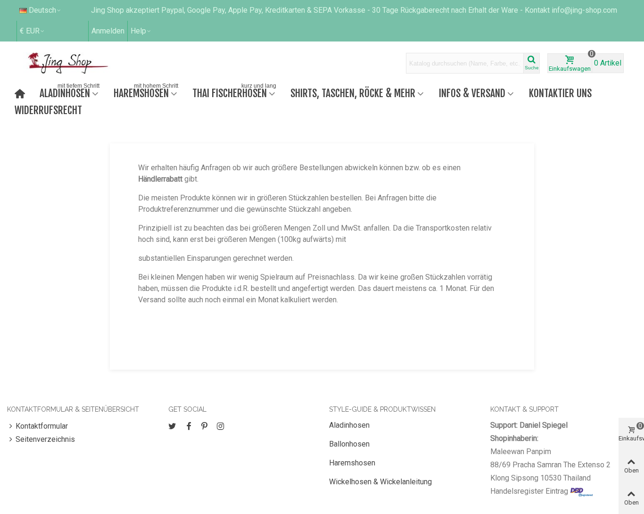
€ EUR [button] (30, 30)
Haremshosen (146, 92)
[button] (141, 31)
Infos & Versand (472, 93)
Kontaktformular (42, 426)
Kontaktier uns (560, 93)
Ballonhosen (349, 443)
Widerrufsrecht (48, 110)
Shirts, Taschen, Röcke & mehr (352, 93)
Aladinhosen (69, 92)
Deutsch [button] (42, 10)
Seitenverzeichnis (45, 439)
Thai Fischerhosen (234, 92)
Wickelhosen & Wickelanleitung (380, 481)
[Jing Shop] (79, 63)
